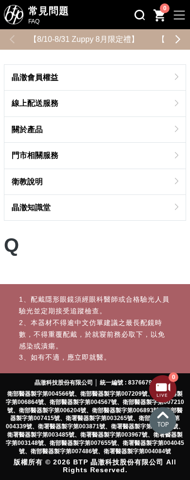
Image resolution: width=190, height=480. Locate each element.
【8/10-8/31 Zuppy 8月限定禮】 (84, 39)
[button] (178, 39)
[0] (162, 400)
